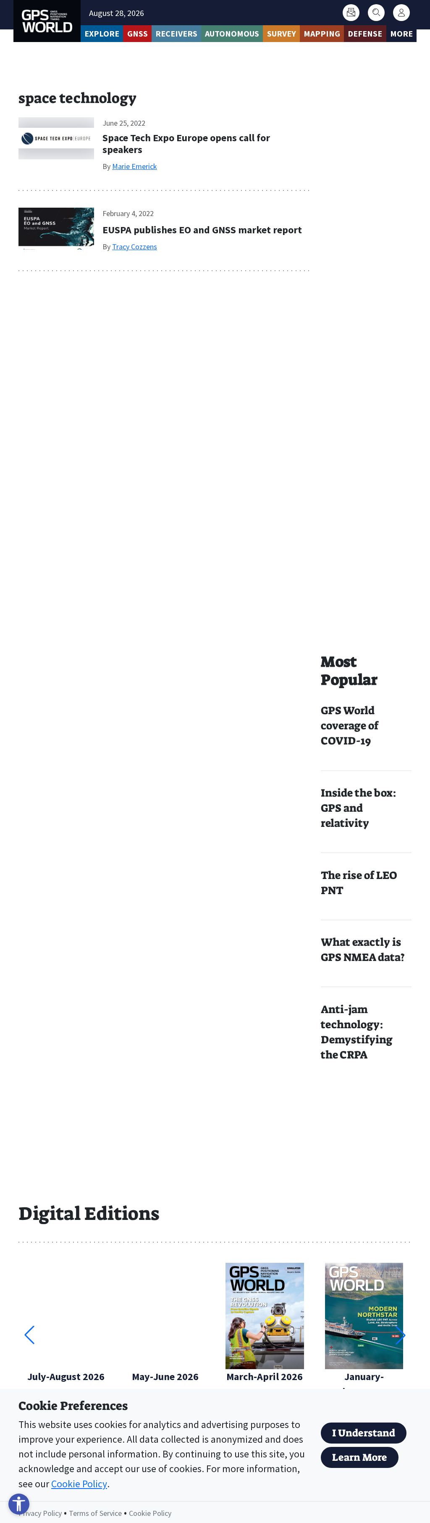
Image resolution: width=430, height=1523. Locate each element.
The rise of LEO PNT (359, 882)
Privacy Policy (40, 1513)
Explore (101, 33)
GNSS (137, 33)
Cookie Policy (79, 1484)
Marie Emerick (134, 166)
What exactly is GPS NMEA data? (363, 949)
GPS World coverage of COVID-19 (349, 726)
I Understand (363, 1433)
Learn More (359, 1457)
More (401, 33)
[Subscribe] (351, 12)
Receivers (176, 33)
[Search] (376, 12)
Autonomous (232, 33)
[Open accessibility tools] (18, 1504)
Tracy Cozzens (134, 246)
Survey (281, 33)
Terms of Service (95, 1513)
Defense (365, 33)
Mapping (322, 33)
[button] (400, 1335)
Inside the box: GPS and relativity (358, 808)
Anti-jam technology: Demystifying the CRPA (357, 1032)
